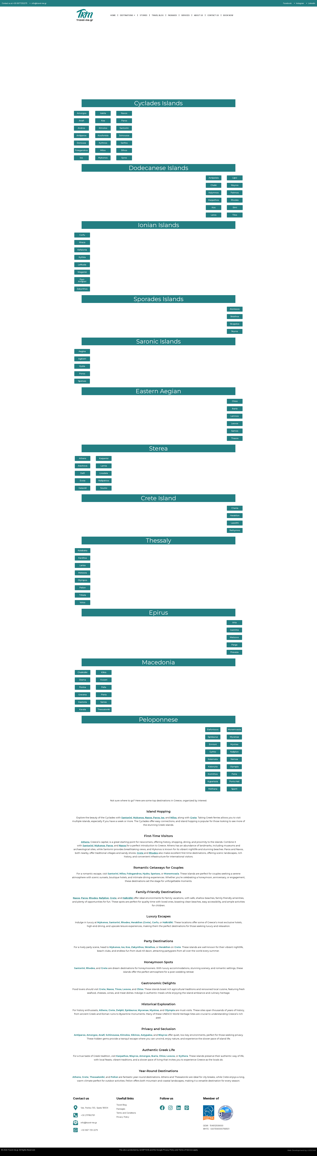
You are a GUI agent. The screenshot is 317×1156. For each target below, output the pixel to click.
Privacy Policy (122, 1117)
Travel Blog (121, 1105)
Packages (120, 1109)
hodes (154, 853)
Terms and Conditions (126, 1113)
